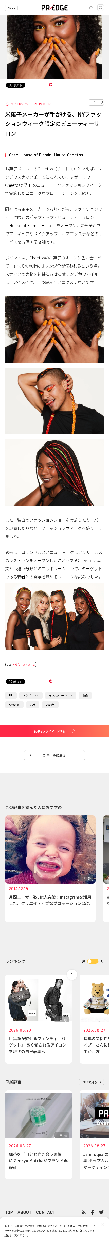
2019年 (50, 704)
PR (11, 695)
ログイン (11, 8)
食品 (85, 695)
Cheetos (14, 704)
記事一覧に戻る (54, 755)
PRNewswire (23, 664)
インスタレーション (60, 695)
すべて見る (90, 1082)
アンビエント (31, 695)
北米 (32, 704)
